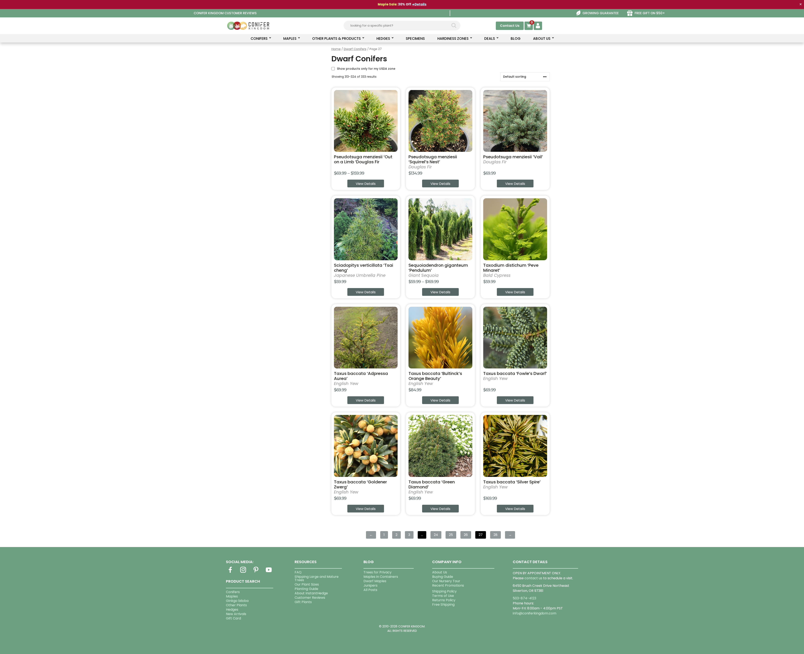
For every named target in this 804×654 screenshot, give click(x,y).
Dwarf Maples (374, 581)
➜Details (419, 4)
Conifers (233, 592)
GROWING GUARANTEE (600, 13)
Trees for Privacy (377, 572)
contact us (533, 578)
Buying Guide (442, 576)
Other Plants (236, 605)
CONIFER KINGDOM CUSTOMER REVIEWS (225, 13)
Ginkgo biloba (237, 600)
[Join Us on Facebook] (230, 572)
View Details (366, 183)
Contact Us (509, 25)
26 (466, 534)
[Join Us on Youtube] (268, 572)
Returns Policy (443, 600)
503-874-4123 (524, 598)
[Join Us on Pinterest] (255, 572)
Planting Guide (306, 588)
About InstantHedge (311, 593)
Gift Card (233, 618)
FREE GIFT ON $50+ (650, 13)
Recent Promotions (448, 585)
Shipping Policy (444, 591)
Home (336, 49)
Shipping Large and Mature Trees (317, 578)
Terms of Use (443, 595)
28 (495, 534)
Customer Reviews (310, 597)
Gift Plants (303, 602)
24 (436, 534)
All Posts (370, 589)
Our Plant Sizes (307, 584)
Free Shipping (443, 604)
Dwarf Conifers (355, 49)
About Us (439, 572)
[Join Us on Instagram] (243, 572)
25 (451, 534)
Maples (232, 596)
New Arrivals (236, 614)
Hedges (232, 609)
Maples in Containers (380, 576)
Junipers (370, 585)
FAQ (298, 572)
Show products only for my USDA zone (366, 69)
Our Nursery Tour (446, 581)
